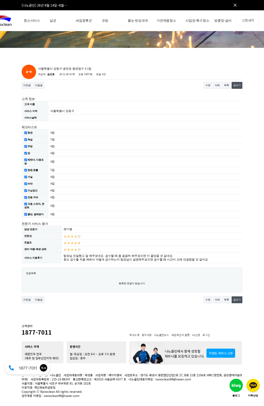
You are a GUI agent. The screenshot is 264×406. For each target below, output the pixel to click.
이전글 (27, 85)
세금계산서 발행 (180, 335)
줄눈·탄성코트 (138, 20)
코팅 (105, 20)
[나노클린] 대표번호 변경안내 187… (47, 6)
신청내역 (248, 20)
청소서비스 (32, 20)
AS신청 (196, 335)
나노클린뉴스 (161, 335)
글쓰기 (237, 85)
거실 (30, 176)
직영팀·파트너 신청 (220, 353)
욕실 (30, 139)
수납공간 (33, 190)
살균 (53, 20)
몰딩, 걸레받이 (36, 214)
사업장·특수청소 (197, 20)
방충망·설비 (223, 20)
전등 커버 (33, 197)
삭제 (217, 85)
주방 (30, 146)
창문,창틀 (33, 170)
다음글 (38, 85)
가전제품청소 (166, 20)
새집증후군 (84, 20)
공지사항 (147, 335)
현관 (30, 132)
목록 (226, 85)
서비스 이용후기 (33, 257)
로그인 (206, 335)
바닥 (30, 183)
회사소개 (134, 335)
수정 (207, 85)
